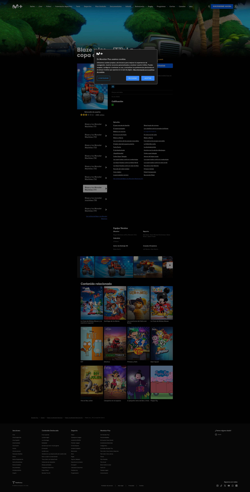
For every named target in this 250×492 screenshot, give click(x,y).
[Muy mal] (81, 115)
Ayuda (219, 434)
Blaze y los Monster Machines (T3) (93, 146)
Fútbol (48, 6)
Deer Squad (155, 362)
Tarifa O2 (102, 467)
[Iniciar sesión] (236, 6)
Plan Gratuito (100, 6)
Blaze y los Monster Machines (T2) (93, 135)
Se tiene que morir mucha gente (50, 445)
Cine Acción (15, 445)
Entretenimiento (16, 470)
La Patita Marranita (150, 144)
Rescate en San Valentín (151, 166)
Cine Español (15, 440)
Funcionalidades (104, 437)
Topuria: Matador (75, 459)
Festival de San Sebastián (48, 462)
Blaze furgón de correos (151, 125)
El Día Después (75, 445)
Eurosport (73, 465)
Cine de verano (16, 451)
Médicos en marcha (119, 131)
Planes (102, 456)
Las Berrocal (45, 451)
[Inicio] (17, 6)
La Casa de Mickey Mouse (160, 321)
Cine (40, 6)
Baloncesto (139, 6)
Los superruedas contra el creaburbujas (156, 159)
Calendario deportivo (63, 6)
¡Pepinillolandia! (118, 153)
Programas (161, 6)
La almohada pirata (150, 147)
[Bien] (88, 115)
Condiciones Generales (106, 443)
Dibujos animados (46, 465)
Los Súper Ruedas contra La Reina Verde (125, 162)
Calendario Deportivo (77, 467)
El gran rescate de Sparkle (121, 125)
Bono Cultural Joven (105, 465)
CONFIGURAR (103, 78)
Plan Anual (103, 462)
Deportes (87, 6)
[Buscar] (209, 6)
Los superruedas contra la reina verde (155, 162)
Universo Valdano (75, 448)
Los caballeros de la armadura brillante (156, 128)
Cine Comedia (16, 443)
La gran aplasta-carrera (120, 175)
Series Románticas (17, 462)
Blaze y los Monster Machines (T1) (93, 125)
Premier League (75, 443)
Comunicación (104, 473)
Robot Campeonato (150, 172)
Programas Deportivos (48, 467)
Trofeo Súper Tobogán (120, 156)
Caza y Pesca (45, 470)
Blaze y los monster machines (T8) (93, 199)
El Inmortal (45, 448)
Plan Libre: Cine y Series (106, 454)
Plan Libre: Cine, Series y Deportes (109, 451)
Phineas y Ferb (132, 362)
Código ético (103, 445)
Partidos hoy (74, 470)
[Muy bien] (91, 115)
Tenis (78, 6)
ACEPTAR (148, 78)
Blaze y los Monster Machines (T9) (93, 209)
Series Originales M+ (17, 459)
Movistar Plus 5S (46, 473)
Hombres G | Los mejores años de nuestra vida (54, 454)
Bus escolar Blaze (149, 175)
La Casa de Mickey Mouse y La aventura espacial (91, 322)
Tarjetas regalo (104, 470)
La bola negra (45, 437)
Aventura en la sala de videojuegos (154, 150)
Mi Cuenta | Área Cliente (106, 440)
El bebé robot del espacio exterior (123, 144)
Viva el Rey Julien (87, 401)
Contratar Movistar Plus (106, 448)
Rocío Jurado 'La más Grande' (50, 456)
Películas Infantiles (17, 454)
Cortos (172, 6)
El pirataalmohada (119, 150)
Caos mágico (117, 172)
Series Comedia (16, 465)
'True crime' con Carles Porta (49, 459)
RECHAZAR (133, 78)
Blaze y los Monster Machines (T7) (93, 188)
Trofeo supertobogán (150, 153)
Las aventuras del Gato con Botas (137, 322)
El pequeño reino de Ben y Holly (138, 401)
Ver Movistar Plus (104, 434)
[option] (87, 267)
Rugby (150, 6)
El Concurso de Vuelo (119, 134)
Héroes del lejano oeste (151, 156)
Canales (182, 6)
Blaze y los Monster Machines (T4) (93, 157)
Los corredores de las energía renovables (126, 141)
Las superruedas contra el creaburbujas (125, 159)
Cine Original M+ (16, 437)
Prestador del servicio (107, 485)
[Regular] (86, 115)
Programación (75, 473)
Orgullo (14, 473)
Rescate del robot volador (121, 169)
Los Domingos (45, 440)
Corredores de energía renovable (154, 141)
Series (32, 6)
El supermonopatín (119, 128)
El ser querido (45, 434)
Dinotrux (107, 362)
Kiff (82, 362)
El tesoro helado (149, 169)
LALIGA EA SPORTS (76, 440)
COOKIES (141, 485)
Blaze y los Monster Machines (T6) (93, 178)
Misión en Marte (118, 138)
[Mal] (84, 115)
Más (191, 7)
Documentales (116, 6)
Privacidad (131, 485)
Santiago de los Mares (111, 321)
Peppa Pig (154, 401)
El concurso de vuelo (150, 134)
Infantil (128, 6)
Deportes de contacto (77, 462)
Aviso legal (120, 485)
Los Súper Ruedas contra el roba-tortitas (126, 166)
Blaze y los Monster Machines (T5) (93, 167)
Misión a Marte (148, 138)
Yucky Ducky (117, 147)
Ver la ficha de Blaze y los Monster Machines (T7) (128, 178)
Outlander (44, 443)
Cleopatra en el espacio (112, 401)
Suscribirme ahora (222, 6)
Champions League (76, 437)
